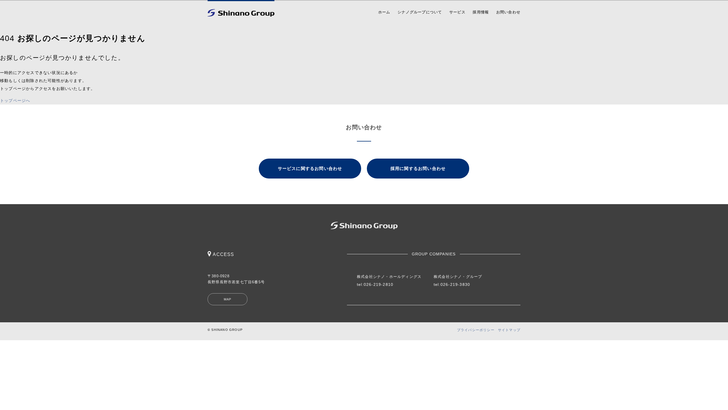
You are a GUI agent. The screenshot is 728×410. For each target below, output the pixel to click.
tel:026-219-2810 (375, 284)
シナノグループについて (420, 12)
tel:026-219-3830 (452, 284)
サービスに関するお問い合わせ (310, 168)
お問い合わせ (508, 12)
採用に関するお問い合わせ (418, 168)
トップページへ (15, 100)
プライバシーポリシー (476, 330)
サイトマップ (509, 330)
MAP (227, 299)
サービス (457, 12)
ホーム (384, 12)
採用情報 (481, 12)
